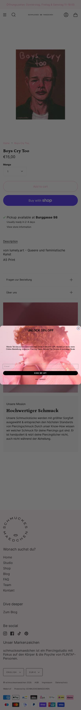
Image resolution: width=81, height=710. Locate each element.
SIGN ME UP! (40, 373)
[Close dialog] (78, 328)
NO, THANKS (40, 379)
